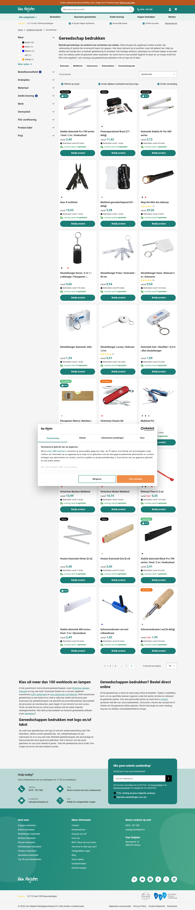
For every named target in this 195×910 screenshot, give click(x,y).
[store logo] (57, 879)
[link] (100, 666)
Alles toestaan (135, 479)
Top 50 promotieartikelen (29, 859)
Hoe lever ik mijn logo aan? (84, 846)
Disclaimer (172, 906)
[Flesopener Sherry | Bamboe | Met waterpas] (77, 396)
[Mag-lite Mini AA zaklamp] (158, 177)
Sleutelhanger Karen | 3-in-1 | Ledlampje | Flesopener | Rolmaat (76, 275)
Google (137, 788)
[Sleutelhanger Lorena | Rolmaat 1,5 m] (118, 322)
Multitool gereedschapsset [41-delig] (117, 204)
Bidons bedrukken (26, 829)
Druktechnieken (79, 863)
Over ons (76, 838)
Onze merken (78, 859)
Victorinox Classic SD (111, 420)
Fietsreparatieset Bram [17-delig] (115, 133)
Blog (74, 855)
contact (164, 699)
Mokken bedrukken (27, 838)
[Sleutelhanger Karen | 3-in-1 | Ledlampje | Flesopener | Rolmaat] (77, 248)
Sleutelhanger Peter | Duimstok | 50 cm (117, 275)
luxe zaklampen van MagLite (63, 694)
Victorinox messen (80, 688)
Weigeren (97, 479)
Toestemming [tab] (52, 438)
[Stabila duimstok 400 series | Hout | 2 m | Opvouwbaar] (77, 604)
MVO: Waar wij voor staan (84, 842)
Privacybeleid (156, 785)
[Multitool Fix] (158, 396)
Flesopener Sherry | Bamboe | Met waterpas (76, 422)
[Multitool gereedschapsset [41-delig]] (118, 177)
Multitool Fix (147, 420)
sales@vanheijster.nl (135, 829)
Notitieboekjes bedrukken (29, 846)
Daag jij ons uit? (79, 834)
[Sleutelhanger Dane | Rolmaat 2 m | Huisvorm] (158, 248)
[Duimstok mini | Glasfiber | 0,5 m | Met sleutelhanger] (158, 322)
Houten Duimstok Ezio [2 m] (115, 558)
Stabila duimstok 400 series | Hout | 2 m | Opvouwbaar (75, 631)
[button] (53, 37)
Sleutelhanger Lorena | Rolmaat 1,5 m (117, 348)
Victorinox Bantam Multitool (75, 491)
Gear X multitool (68, 202)
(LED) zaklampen (39, 694)
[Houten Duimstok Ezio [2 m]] (118, 533)
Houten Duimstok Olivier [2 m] (76, 558)
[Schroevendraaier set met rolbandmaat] (118, 604)
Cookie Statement (156, 906)
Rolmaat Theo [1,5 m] (152, 491)
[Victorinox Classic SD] (118, 396)
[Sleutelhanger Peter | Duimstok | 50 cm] (118, 248)
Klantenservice (171, 23)
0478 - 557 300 (146, 9)
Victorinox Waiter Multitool (114, 491)
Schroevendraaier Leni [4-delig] (158, 629)
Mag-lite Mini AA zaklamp (155, 202)
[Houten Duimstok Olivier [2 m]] (77, 533)
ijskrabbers (30, 713)
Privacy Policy (139, 906)
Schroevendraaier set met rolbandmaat (114, 631)
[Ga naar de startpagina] (26, 9)
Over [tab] (142, 438)
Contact (75, 825)
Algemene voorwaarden (120, 906)
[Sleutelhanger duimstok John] (77, 322)
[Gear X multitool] (77, 177)
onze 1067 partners (56, 451)
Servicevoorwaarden (121, 788)
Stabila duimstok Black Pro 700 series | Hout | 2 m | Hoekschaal (157, 560)
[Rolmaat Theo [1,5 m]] (158, 466)
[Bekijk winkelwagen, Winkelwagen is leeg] (175, 9)
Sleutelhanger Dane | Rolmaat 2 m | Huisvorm (158, 275)
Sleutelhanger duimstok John (76, 346)
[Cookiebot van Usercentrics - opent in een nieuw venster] (142, 429)
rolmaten (23, 691)
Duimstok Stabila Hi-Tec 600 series (156, 133)
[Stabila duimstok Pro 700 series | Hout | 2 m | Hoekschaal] (77, 106)
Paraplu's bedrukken (27, 851)
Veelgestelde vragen (81, 851)
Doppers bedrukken (27, 825)
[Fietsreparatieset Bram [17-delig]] (118, 106)
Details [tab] (82, 438)
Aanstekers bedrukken (28, 855)
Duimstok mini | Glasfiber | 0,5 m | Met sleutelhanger (158, 348)
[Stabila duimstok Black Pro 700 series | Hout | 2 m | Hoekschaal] (158, 533)
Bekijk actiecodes (127, 3)
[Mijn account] (170, 9)
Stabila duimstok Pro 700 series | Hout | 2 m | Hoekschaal (77, 133)
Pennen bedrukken (26, 842)
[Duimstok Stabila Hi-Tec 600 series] (158, 106)
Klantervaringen (79, 868)
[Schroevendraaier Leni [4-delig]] (158, 604)
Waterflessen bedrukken (29, 834)
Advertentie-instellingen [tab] (112, 438)
